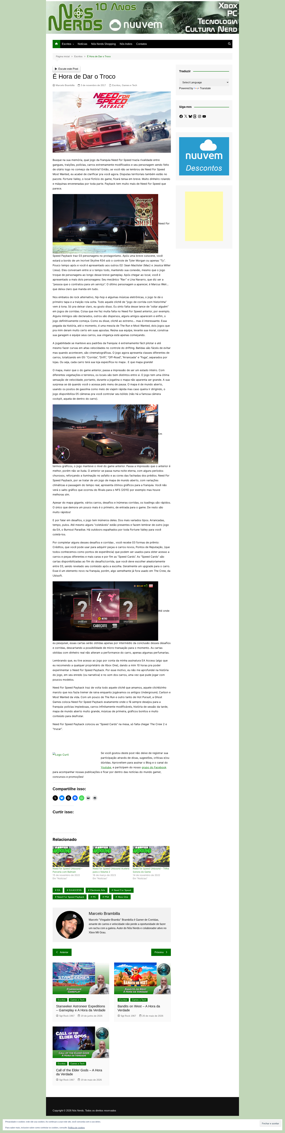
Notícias (82, 44)
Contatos (141, 44)
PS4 (107, 897)
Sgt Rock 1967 (67, 1015)
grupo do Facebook (154, 767)
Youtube (106, 767)
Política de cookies (76, 1128)
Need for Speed (122, 890)
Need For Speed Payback (70, 897)
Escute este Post (68, 68)
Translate (205, 88)
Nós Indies (126, 44)
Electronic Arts (97, 890)
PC (94, 897)
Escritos (66, 44)
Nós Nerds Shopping (103, 44)
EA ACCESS (75, 890)
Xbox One (123, 897)
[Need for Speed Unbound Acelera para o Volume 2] (111, 856)
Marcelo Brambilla (65, 85)
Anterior (64, 952)
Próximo (159, 952)
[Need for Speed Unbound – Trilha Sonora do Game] (151, 856)
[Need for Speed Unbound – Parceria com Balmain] (71, 856)
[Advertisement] (204, 216)
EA (58, 890)
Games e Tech (129, 85)
